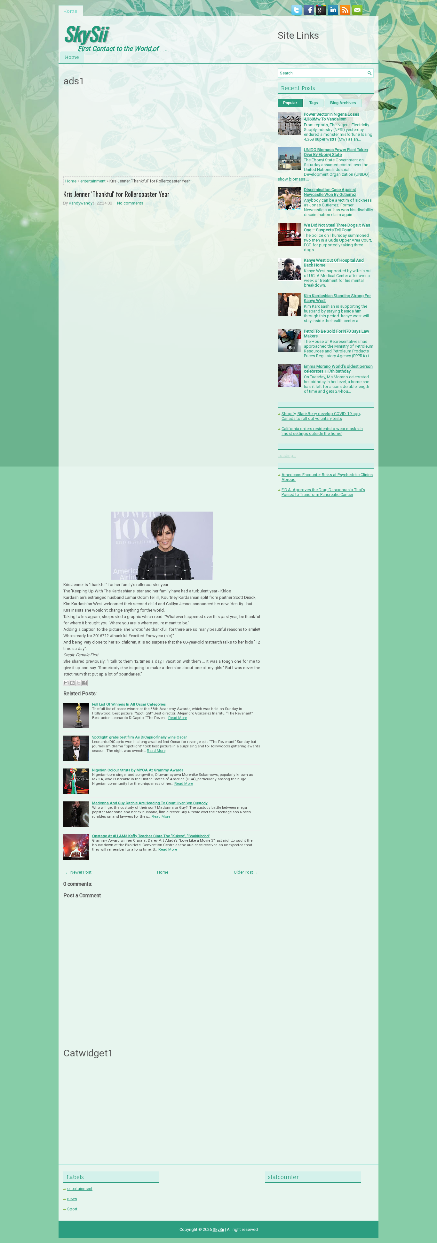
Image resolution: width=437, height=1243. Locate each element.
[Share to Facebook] (84, 683)
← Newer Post (78, 872)
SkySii (84, 33)
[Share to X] (78, 683)
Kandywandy (80, 203)
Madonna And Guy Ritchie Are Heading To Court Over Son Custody (150, 803)
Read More (177, 717)
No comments (130, 203)
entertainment (93, 181)
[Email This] (66, 683)
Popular (290, 103)
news (72, 1198)
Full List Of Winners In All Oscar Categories (129, 704)
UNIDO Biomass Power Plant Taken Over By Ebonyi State (336, 152)
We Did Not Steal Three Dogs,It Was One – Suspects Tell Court (337, 227)
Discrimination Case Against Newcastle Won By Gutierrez (330, 192)
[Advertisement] (162, 133)
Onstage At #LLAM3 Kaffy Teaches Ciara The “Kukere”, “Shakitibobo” (151, 836)
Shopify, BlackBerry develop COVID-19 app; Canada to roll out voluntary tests (321, 416)
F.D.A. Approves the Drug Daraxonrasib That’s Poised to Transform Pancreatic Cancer (323, 492)
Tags (313, 103)
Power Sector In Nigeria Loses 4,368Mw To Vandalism (331, 116)
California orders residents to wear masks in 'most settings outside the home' (322, 431)
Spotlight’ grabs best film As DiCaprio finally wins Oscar (139, 737)
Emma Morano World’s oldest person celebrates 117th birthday (338, 369)
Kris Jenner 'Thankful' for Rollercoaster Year (116, 194)
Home (70, 11)
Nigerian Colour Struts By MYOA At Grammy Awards (137, 770)
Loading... (287, 455)
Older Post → (246, 872)
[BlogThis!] (72, 683)
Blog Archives (343, 103)
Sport (72, 1209)
